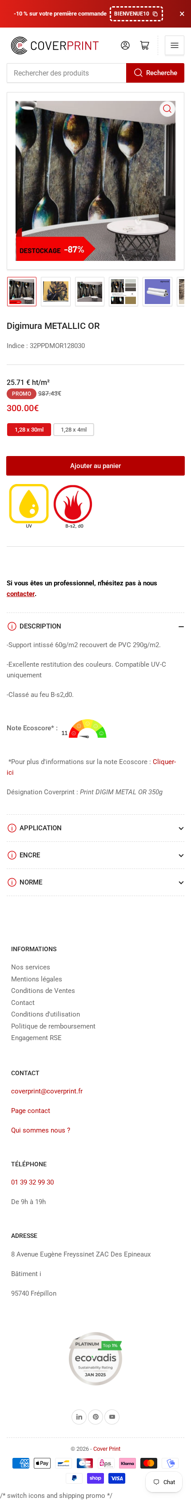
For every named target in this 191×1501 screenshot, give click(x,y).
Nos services (30, 967)
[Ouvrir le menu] (174, 45)
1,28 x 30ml (29, 429)
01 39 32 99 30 (32, 1182)
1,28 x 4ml (74, 429)
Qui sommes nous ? (40, 1130)
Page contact (30, 1111)
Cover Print (106, 1448)
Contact (23, 1003)
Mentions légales (36, 979)
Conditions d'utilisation (45, 1014)
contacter (21, 594)
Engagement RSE (36, 1038)
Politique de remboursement (53, 1026)
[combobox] (95, 73)
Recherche (161, 73)
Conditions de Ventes (43, 991)
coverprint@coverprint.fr (47, 1091)
